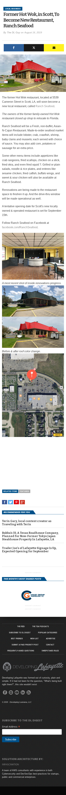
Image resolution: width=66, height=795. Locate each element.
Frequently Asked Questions (20, 651)
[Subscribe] (54, 47)
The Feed (21, 626)
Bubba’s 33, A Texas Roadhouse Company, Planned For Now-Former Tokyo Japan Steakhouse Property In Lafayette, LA (30, 536)
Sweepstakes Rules (50, 651)
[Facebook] (14, 47)
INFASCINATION (10, 764)
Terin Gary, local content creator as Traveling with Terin (26, 522)
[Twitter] (34, 47)
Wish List (34, 638)
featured (24, 491)
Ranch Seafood (45, 106)
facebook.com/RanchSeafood (20, 227)
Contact (50, 645)
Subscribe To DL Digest (20, 632)
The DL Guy (13, 32)
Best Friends (17, 638)
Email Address (11, 727)
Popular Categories (47, 632)
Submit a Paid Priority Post (25, 645)
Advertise (50, 638)
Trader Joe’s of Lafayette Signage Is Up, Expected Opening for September (29, 549)
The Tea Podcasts (40, 626)
